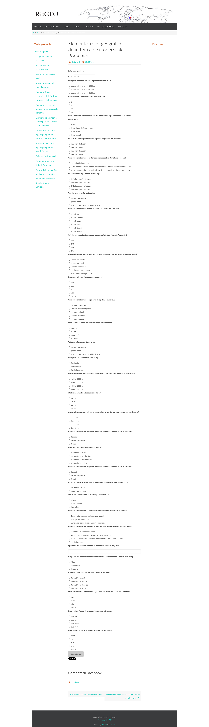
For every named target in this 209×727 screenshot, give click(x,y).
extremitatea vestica (79, 463)
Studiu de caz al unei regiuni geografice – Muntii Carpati (45, 147)
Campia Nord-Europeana (81, 308)
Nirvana (104, 725)
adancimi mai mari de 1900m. (83, 86)
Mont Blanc (75, 131)
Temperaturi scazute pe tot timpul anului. (87, 516)
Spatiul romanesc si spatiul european (87, 694)
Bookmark (76, 682)
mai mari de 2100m (78, 154)
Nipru (73, 607)
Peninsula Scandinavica (80, 270)
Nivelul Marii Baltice (79, 581)
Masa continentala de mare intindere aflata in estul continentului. (97, 538)
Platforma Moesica (78, 491)
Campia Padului (77, 312)
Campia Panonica (78, 315)
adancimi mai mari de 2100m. (83, 93)
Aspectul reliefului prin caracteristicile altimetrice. (91, 535)
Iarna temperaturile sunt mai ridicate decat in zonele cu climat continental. (101, 166)
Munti (73, 444)
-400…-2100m (77, 389)
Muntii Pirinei (76, 231)
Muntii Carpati (76, 228)
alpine (73, 500)
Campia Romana (77, 319)
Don (73, 597)
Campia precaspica (78, 266)
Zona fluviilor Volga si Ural (81, 273)
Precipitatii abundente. (80, 163)
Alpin (73, 562)
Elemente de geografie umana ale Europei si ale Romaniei (123, 696)
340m (73, 401)
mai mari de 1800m (78, 147)
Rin (72, 604)
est (72, 286)
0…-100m (75, 421)
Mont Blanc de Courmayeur (82, 128)
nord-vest (75, 335)
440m (73, 405)
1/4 (72, 247)
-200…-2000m (77, 382)
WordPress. (112, 725)
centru (73, 296)
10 (72, 105)
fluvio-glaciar (76, 363)
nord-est (74, 328)
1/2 (72, 240)
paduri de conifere (78, 198)
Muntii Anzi (75, 214)
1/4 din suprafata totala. (81, 186)
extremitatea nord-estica (81, 456)
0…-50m (74, 417)
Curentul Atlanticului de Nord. (83, 532)
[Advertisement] (160, 100)
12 (72, 112)
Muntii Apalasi (76, 221)
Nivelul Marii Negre (78, 588)
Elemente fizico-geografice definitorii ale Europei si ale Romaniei (46, 96)
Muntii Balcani (76, 224)
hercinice (75, 507)
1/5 (72, 251)
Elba (73, 600)
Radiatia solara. (77, 542)
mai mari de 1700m (78, 144)
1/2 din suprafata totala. (81, 179)
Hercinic (74, 569)
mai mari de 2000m (78, 151)
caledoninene (76, 503)
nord (73, 282)
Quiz (38, 33)
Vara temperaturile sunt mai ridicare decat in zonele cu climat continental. (101, 170)
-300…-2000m (77, 386)
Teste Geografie (41, 51)
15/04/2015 (89, 62)
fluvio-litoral (76, 366)
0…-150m (75, 424)
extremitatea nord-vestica (81, 459)
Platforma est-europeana (81, 487)
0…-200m (75, 428)
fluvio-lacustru (77, 370)
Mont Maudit (76, 135)
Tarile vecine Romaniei (46, 156)
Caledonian (75, 565)
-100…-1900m (77, 379)
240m (73, 398)
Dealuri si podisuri (78, 440)
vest (72, 293)
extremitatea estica (78, 452)
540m (73, 408)
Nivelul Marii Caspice (79, 585)
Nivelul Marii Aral (78, 578)
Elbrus (73, 124)
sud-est (74, 331)
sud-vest (74, 338)
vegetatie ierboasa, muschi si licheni (85, 205)
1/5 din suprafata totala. (81, 189)
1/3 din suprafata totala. (81, 182)
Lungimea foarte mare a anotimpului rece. (88, 523)
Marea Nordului (77, 263)
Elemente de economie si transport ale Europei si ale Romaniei (46, 121)
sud (72, 289)
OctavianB (76, 62)
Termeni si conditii (105, 720)
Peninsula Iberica (78, 259)
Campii (74, 437)
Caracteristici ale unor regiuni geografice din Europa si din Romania (46, 134)
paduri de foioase (78, 201)
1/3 (72, 244)
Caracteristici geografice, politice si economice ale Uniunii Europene (47, 174)
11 (72, 108)
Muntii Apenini (77, 217)
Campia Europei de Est (80, 305)
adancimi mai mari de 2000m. (83, 89)
